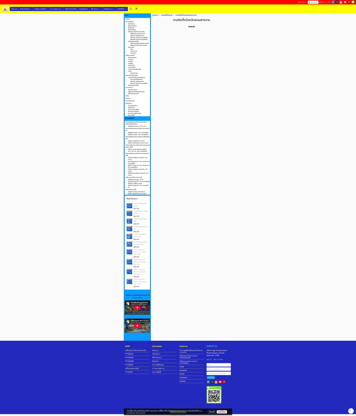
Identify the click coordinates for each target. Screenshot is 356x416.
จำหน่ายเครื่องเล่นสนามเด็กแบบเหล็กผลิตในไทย (138, 138)
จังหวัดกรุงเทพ (132, 58)
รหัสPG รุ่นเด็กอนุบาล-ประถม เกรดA (138, 143)
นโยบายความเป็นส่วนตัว (134, 113)
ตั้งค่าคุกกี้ (212, 412)
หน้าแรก (14, 9)
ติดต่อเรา (128, 98)
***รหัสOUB (129, 361)
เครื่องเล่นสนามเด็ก (133, 41)
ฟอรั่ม (127, 96)
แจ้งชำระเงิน (131, 108)
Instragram (183, 378)
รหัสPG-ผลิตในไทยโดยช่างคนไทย (139, 43)
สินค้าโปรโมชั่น (70, 9)
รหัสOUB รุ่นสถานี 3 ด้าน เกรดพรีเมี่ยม (139, 181)
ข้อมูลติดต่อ (83, 9)
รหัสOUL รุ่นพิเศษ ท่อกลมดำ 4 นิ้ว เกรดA (137, 170)
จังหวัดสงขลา (134, 73)
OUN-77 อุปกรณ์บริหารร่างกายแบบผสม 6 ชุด (140, 272)
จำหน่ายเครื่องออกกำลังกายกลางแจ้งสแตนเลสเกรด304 (138, 146)
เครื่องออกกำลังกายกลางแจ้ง (136, 32)
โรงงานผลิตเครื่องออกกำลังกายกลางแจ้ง (190, 351)
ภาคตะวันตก (131, 65)
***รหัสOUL (129, 354)
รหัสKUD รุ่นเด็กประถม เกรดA (136, 141)
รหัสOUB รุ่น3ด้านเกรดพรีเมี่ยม (139, 39)
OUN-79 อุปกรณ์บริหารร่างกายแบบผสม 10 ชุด (140, 252)
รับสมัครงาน (108, 9)
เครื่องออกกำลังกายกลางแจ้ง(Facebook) (188, 357)
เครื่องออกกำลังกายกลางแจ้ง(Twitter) (188, 362)
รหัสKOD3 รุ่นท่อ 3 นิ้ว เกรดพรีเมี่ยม (138, 135)
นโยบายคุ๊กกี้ (131, 115)
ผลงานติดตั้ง (156, 372)
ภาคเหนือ (130, 61)
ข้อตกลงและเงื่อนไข (133, 111)
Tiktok (181, 367)
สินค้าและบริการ (132, 26)
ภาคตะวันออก (132, 67)
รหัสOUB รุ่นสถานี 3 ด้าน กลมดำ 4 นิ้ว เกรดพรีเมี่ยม (139, 162)
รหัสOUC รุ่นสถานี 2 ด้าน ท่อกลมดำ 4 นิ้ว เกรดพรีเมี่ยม (139, 166)
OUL (131, 49)
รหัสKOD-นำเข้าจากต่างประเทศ (138, 45)
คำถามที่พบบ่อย (130, 101)
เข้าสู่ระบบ (302, 2)
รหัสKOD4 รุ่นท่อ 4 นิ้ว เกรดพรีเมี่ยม (138, 133)
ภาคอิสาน (130, 63)
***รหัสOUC (129, 358)
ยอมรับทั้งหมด (222, 412)
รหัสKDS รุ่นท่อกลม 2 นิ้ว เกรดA (137, 126)
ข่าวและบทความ (158, 368)
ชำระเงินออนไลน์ (132, 106)
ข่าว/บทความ (56, 9)
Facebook (183, 370)
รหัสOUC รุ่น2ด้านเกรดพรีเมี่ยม (139, 38)
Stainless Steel (132, 90)
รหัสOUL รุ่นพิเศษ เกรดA (135, 183)
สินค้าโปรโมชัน (132, 30)
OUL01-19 (133, 53)
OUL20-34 (133, 51)
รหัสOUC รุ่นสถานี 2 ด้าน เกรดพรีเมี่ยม (138, 186)
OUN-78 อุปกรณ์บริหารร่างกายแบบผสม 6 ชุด (140, 262)
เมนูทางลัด (131, 47)
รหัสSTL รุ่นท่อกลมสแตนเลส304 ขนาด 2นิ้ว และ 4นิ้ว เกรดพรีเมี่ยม (137, 150)
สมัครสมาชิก (314, 2)
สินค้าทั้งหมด (25, 9)
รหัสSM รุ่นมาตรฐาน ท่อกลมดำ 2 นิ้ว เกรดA (138, 174)
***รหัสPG (129, 372)
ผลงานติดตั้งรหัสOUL (136, 79)
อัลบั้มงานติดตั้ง (40, 9)
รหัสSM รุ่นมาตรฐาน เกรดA (135, 180)
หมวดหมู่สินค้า (130, 22)
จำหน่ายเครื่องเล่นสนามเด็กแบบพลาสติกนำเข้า (137, 129)
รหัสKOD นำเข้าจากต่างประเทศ (136, 192)
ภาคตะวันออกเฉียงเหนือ (134, 69)
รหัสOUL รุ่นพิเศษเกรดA (137, 36)
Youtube (182, 381)
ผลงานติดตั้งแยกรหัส (132, 75)
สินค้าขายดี (131, 28)
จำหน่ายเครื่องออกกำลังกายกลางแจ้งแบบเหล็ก (137, 154)
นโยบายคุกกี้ (142, 413)
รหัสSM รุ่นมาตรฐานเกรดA (137, 34)
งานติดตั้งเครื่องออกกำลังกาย (136, 78)
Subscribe (211, 378)
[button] (131, 9)
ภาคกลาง (130, 59)
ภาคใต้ (130, 71)
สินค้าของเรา (157, 358)
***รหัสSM (129, 365)
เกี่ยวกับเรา (95, 9)
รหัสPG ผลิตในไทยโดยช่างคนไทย (137, 194)
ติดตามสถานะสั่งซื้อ (133, 109)
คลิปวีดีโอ (121, 9)
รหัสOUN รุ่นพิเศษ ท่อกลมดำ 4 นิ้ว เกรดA (138, 159)
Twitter (182, 374)
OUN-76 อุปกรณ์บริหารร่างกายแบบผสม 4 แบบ (140, 281)
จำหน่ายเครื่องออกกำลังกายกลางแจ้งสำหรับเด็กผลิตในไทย (136, 123)
